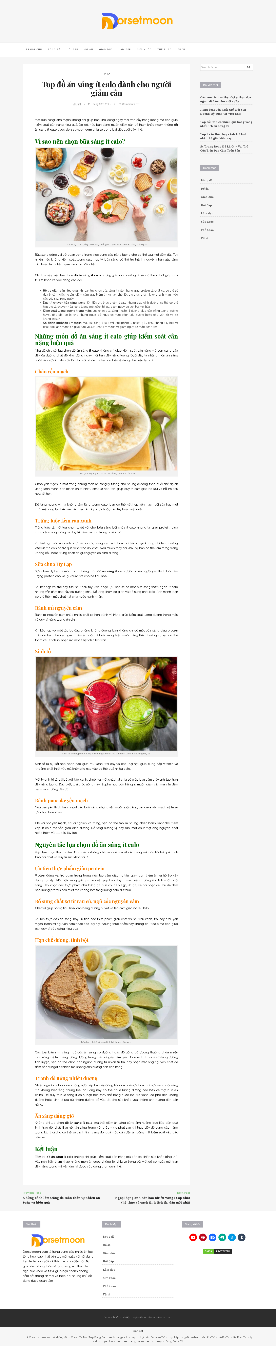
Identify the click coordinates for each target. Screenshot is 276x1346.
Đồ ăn (88, 49)
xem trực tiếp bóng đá (53, 1337)
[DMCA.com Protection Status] (217, 1251)
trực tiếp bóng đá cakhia (183, 1337)
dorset (77, 104)
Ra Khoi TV (239, 1337)
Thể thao (164, 49)
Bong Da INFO (174, 1341)
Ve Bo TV (224, 1337)
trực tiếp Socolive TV (152, 1337)
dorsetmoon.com (79, 129)
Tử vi (181, 49)
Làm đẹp (125, 49)
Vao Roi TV (208, 1337)
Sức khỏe (144, 49)
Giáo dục (106, 49)
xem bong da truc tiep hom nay (143, 1341)
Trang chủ (34, 49)
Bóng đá (54, 49)
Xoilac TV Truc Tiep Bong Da (88, 1337)
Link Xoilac (29, 1337)
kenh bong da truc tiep (122, 1337)
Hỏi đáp (72, 49)
